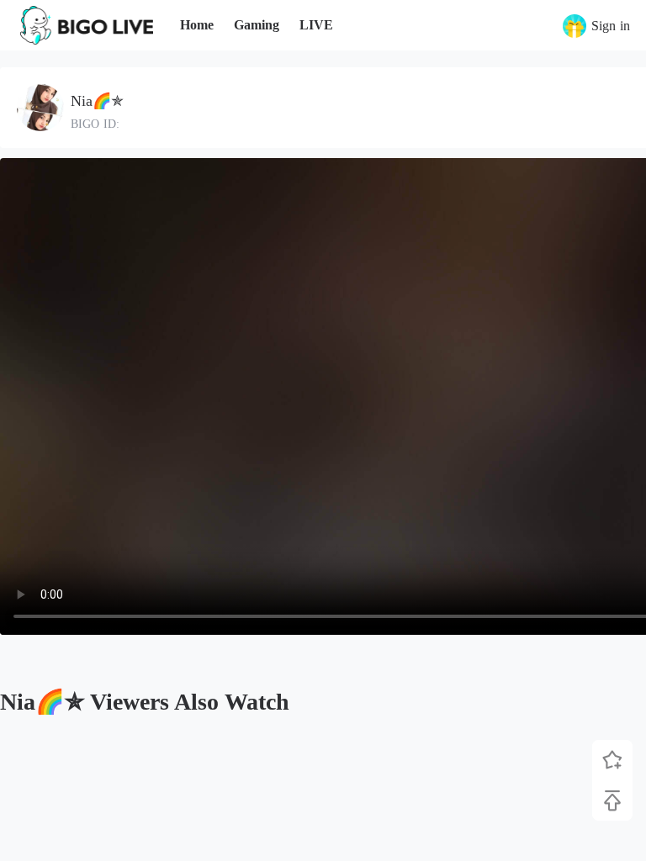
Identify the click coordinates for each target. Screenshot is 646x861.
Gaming (256, 25)
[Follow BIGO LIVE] (612, 760)
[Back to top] (612, 800)
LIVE (316, 25)
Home (197, 25)
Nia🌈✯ (97, 100)
